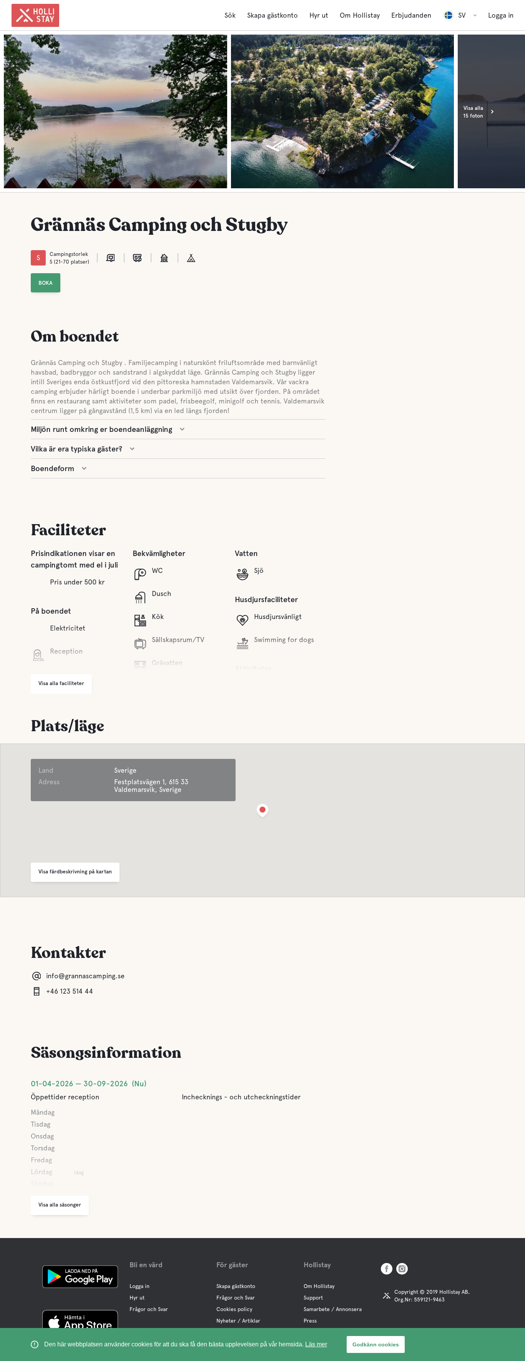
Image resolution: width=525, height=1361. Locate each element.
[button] (262, 812)
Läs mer (316, 1344)
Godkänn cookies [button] (375, 1344)
